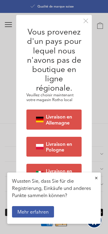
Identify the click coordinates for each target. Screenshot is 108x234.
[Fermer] (86, 21)
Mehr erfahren (33, 211)
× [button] (96, 178)
